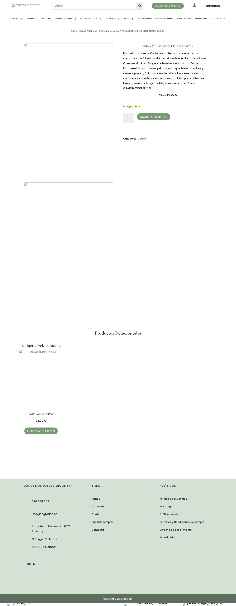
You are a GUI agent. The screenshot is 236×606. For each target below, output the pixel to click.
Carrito (96, 514)
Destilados (105, 30)
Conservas (31, 18)
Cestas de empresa (164, 18)
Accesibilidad (167, 537)
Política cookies (169, 514)
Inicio (74, 30)
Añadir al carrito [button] (41, 431)
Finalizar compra (102, 522)
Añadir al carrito (153, 117)
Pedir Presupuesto (168, 5)
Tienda (82, 30)
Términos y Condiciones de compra (182, 522)
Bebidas (14, 18)
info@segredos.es (44, 514)
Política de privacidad (173, 498)
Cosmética (110, 18)
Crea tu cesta (184, 18)
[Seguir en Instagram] (26, 576)
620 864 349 (40, 501)
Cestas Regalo (144, 18)
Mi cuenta (98, 506)
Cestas (126, 18)
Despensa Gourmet (64, 18)
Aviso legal (166, 506)
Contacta (219, 18)
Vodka (116, 30)
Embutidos (46, 18)
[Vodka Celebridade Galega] (68, 110)
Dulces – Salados (88, 18)
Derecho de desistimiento (175, 530)
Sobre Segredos (203, 18)
